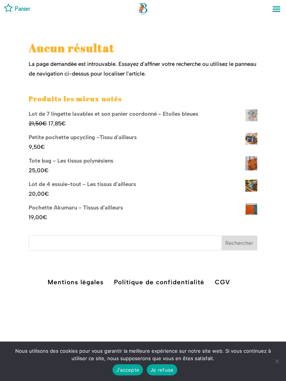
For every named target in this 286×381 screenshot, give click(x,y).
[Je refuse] (276, 361)
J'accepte (127, 370)
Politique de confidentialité (159, 282)
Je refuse (162, 370)
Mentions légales (76, 282)
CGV (222, 282)
